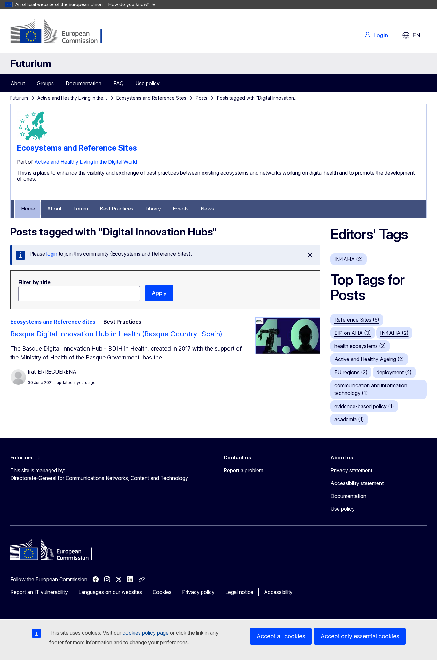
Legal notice (239, 592)
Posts (201, 98)
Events (181, 208)
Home (28, 208)
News (207, 208)
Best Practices (116, 208)
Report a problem (243, 470)
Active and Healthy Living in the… (72, 98)
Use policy (147, 83)
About (18, 83)
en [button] (416, 35)
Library (153, 208)
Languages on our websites (110, 592)
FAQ (118, 83)
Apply (159, 293)
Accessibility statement (357, 483)
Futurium (30, 63)
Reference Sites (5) (356, 320)
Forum (80, 208)
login (51, 254)
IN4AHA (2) (348, 259)
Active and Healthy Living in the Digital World (85, 162)
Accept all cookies (281, 636)
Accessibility (278, 592)
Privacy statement (351, 470)
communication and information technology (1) (370, 389)
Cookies (162, 592)
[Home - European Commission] (62, 32)
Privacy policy (198, 592)
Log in (381, 35)
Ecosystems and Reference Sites (151, 98)
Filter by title (34, 282)
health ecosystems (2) (360, 346)
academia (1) (349, 419)
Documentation (83, 83)
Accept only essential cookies (360, 636)
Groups (45, 83)
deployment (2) (394, 372)
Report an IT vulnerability (39, 592)
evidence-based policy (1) (364, 406)
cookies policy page (146, 633)
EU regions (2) (351, 372)
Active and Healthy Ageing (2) (369, 359)
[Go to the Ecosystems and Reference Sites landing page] (33, 140)
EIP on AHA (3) (352, 333)
